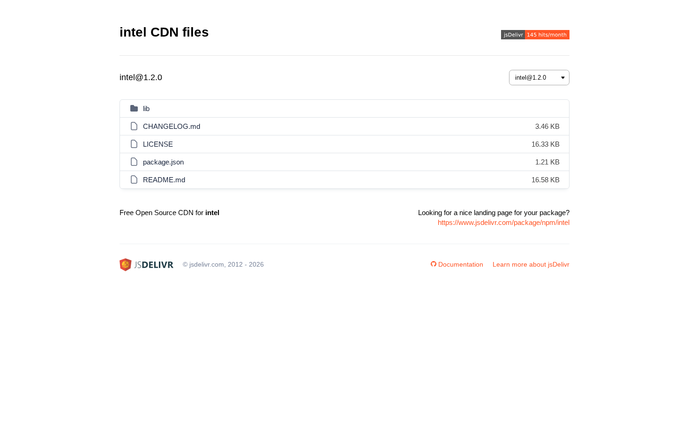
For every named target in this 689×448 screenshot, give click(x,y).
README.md (164, 180)
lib (146, 108)
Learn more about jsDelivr (531, 264)
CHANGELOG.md (171, 126)
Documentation (460, 264)
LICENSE (158, 144)
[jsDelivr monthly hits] (535, 36)
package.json (163, 162)
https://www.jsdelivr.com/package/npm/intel (503, 222)
